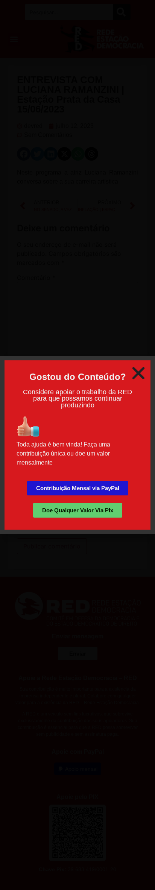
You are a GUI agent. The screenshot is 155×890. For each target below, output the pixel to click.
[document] (77, 445)
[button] (138, 373)
